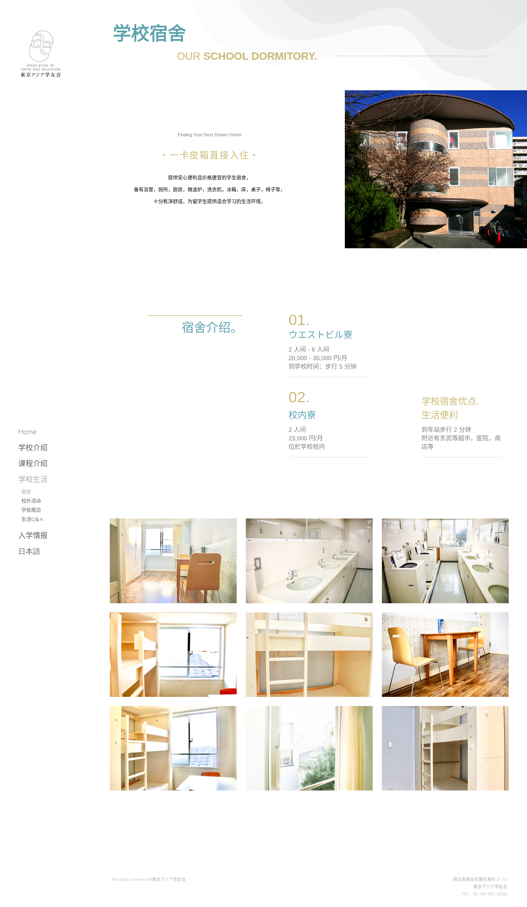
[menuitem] (27, 432)
